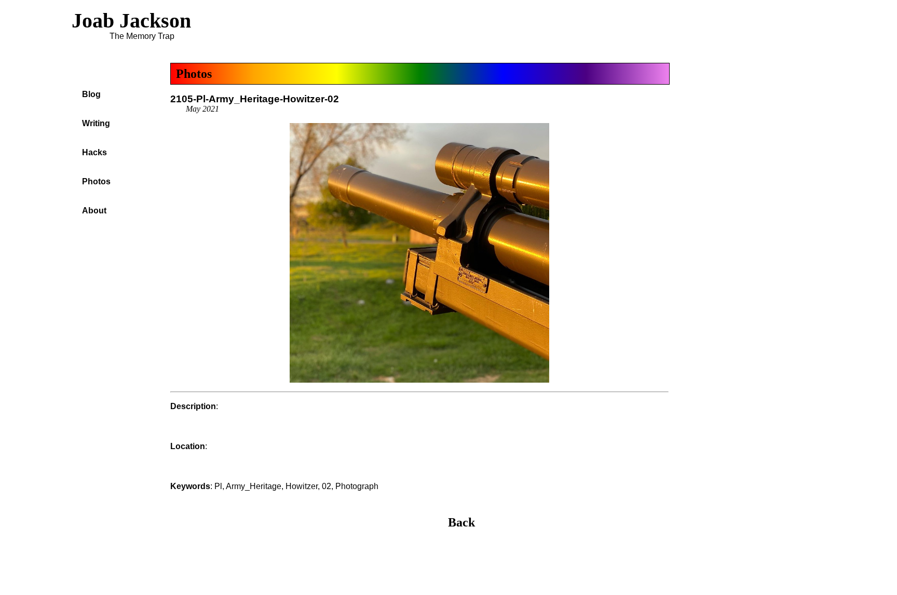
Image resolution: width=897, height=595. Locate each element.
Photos (194, 73)
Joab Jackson (131, 20)
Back (461, 522)
